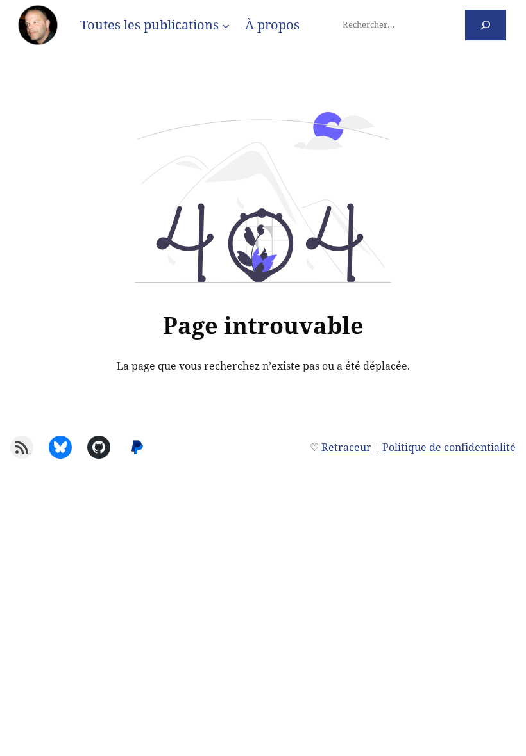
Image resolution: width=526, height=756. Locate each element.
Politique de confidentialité (449, 447)
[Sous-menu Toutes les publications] (226, 25)
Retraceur (346, 447)
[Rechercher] (486, 25)
